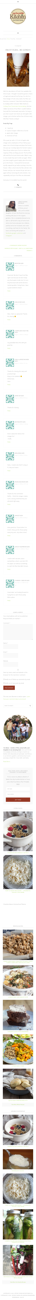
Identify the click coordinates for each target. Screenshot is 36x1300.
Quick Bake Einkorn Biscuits (18, 1100)
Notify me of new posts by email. (14, 683)
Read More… (7, 761)
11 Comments (18, 187)
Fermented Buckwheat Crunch (18, 852)
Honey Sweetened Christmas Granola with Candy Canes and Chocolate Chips (18, 962)
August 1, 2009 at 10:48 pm (21, 334)
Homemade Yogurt (18, 1170)
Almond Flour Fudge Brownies (18, 1031)
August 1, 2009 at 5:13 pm (21, 265)
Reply (8, 291)
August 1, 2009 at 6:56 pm (21, 304)
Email (5, 652)
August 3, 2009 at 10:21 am (21, 484)
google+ (14, 233)
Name (5, 643)
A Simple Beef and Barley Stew (18, 997)
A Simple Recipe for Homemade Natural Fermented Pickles (18, 1241)
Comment (6, 623)
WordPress (15, 1297)
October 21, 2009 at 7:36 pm (22, 549)
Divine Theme (16, 1295)
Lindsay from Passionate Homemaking (14, 106)
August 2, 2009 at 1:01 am (21, 363)
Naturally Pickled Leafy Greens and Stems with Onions (18, 1277)
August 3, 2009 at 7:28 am (21, 455)
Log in (22, 1297)
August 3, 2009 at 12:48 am (21, 424)
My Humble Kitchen (18, 16)
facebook (8, 233)
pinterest (20, 233)
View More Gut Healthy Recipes (18, 1282)
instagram (9, 235)
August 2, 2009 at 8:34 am (21, 398)
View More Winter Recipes (18, 1104)
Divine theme (18, 1293)
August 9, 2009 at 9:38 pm (21, 517)
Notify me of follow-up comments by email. (17, 679)
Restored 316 (29, 1293)
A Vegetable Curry (18, 1066)
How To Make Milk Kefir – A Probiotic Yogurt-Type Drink (18, 1205)
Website (5, 661)
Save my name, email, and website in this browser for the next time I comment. (15, 674)
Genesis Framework (29, 1295)
